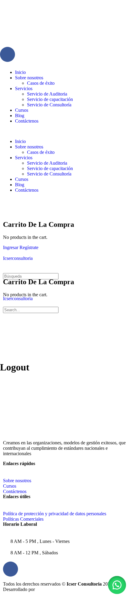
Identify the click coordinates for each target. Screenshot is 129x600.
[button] (64, 131)
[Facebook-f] (10, 569)
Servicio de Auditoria (47, 93)
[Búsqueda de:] (30, 276)
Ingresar (10, 247)
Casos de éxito (41, 83)
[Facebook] (7, 54)
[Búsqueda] (6, 206)
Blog (19, 115)
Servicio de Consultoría (49, 104)
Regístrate (29, 247)
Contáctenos (26, 120)
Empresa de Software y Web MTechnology (79, 589)
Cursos (21, 110)
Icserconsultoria (18, 258)
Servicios (23, 88)
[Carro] (6, 211)
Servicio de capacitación (50, 99)
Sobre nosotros (29, 77)
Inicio (20, 72)
